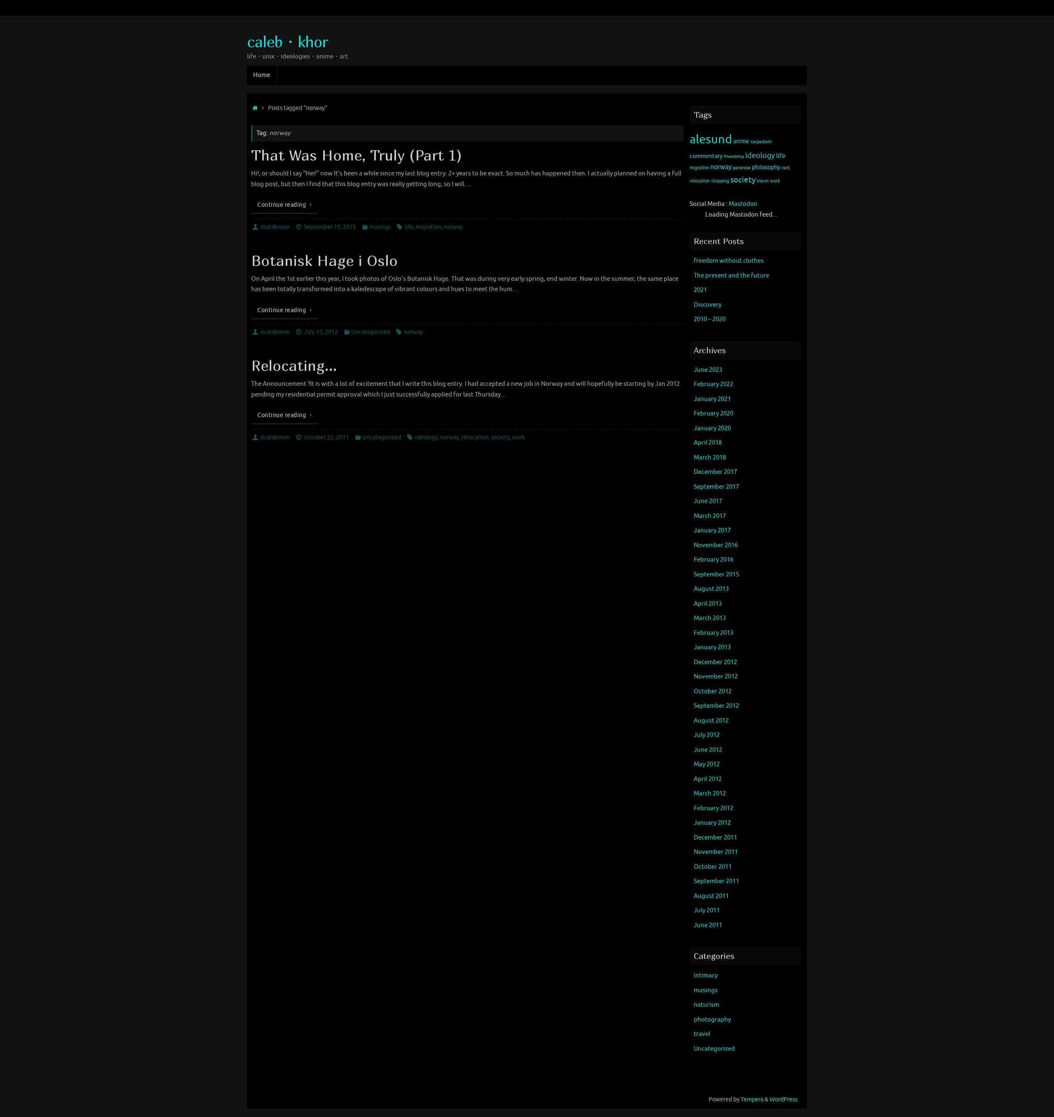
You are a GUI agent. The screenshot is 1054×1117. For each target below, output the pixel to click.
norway (453, 227)
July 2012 (707, 735)
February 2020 (713, 413)
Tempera (752, 1099)
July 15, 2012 (321, 332)
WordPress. (784, 1099)
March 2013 (710, 618)
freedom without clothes (729, 261)
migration (428, 227)
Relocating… (294, 365)
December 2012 (715, 662)
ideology (426, 437)
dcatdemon (275, 227)
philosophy (766, 167)
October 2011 (713, 867)
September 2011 (716, 881)
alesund (711, 139)
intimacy (706, 975)
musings (380, 227)
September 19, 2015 (330, 227)
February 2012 (713, 808)
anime (741, 141)
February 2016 (713, 560)
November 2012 (716, 677)
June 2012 (708, 750)
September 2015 (716, 574)
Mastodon (743, 204)
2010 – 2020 (709, 319)
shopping (720, 181)
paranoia (742, 167)
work (518, 437)
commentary (706, 156)
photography (712, 1020)
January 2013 (712, 647)
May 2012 (707, 764)
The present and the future (731, 276)
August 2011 (711, 896)
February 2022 (713, 384)
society (500, 437)
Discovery (707, 305)
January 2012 (712, 823)
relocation (475, 437)
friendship (734, 156)
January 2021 (712, 399)
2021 (700, 290)
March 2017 (710, 516)
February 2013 (713, 633)
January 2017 (712, 530)
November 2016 (716, 545)
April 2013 (708, 604)
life (409, 227)
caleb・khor (287, 41)
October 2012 (713, 691)
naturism (706, 1005)
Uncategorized (370, 332)
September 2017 (716, 487)
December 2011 (715, 838)
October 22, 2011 (326, 437)
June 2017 (708, 501)
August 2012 (711, 721)
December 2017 (715, 472)
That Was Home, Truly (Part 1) (356, 155)
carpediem (761, 142)
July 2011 (707, 910)
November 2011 (716, 852)
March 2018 (710, 458)
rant (785, 167)
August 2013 (711, 589)
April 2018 (708, 443)
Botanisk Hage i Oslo (324, 260)
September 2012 (716, 706)
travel (763, 181)
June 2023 (708, 370)
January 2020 (712, 428)
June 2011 (708, 925)
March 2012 (710, 794)
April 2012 (708, 779)
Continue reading (281, 204)
